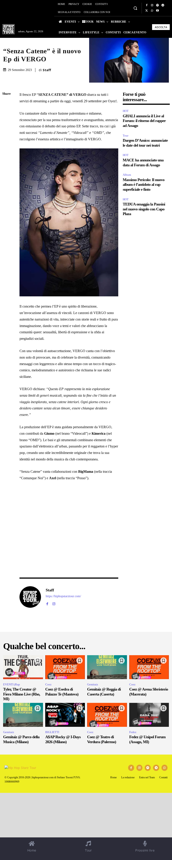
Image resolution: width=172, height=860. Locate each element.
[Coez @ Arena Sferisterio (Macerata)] (149, 667)
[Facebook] (146, 5)
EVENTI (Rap (11, 684)
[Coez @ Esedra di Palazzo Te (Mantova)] (65, 667)
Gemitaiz (92, 684)
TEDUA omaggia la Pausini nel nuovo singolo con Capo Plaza (144, 209)
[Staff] (30, 597)
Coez (48, 684)
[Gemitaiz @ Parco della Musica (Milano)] (23, 715)
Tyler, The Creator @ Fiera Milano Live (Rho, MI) (21, 694)
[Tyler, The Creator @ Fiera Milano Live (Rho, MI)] (23, 667)
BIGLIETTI (52, 732)
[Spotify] (157, 5)
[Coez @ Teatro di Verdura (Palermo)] (107, 715)
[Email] (6, 146)
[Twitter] (146, 10)
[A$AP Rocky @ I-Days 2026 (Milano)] (65, 715)
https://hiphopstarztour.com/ (63, 596)
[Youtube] (157, 10)
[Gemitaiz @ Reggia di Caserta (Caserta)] (107, 667)
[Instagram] (152, 5)
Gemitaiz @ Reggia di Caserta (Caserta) (104, 691)
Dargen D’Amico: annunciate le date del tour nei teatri (145, 143)
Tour (125, 135)
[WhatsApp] (152, 10)
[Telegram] (163, 5)
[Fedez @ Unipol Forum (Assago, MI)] (149, 715)
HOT (126, 111)
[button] (135, 8)
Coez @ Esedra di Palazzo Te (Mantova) (61, 691)
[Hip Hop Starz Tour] (8, 29)
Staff (47, 70)
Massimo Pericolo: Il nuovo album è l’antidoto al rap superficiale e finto (143, 185)
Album (127, 174)
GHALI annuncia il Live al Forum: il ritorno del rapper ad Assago (144, 121)
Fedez (132, 732)
